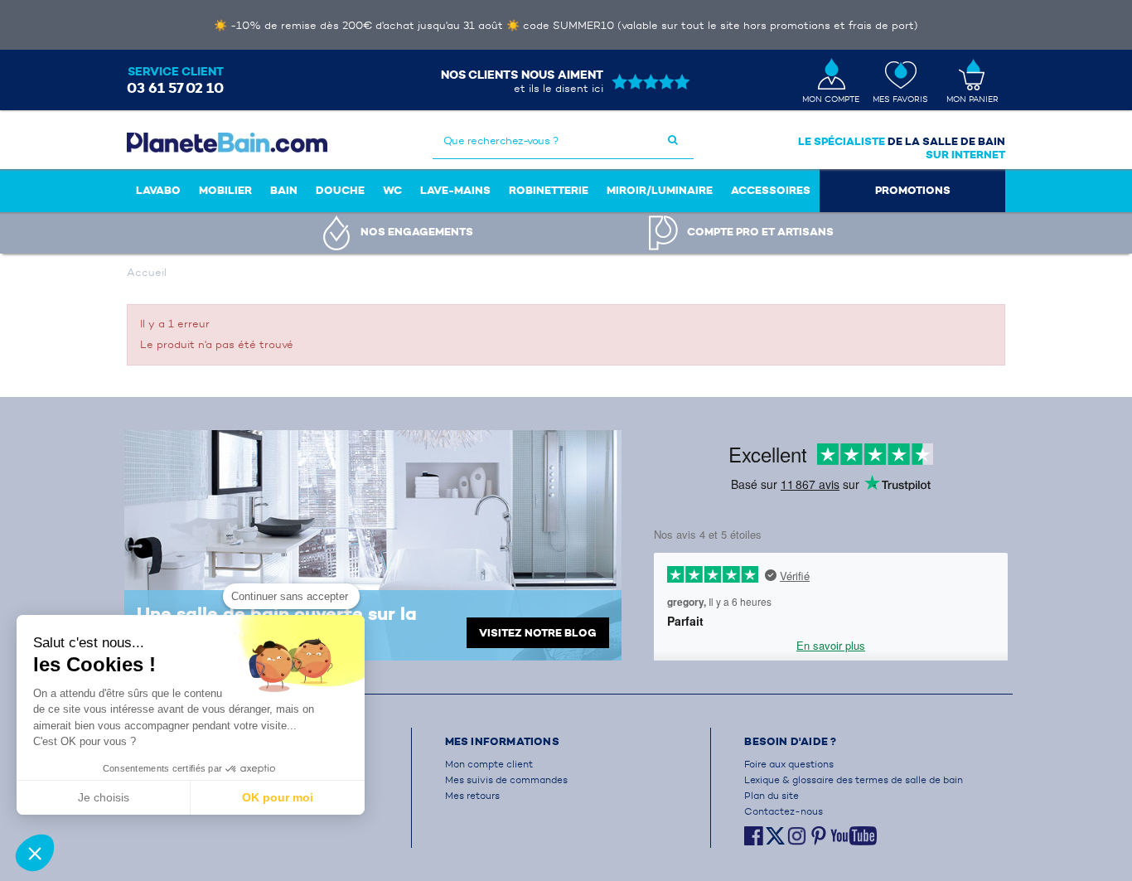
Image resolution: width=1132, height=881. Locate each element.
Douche (340, 190)
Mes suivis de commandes (506, 779)
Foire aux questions (789, 764)
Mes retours (472, 795)
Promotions (913, 190)
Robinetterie (548, 190)
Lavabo (158, 190)
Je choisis (103, 797)
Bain (284, 190)
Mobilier (225, 190)
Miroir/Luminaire (660, 190)
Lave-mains (455, 190)
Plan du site (771, 795)
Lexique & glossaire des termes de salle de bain (853, 779)
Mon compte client (489, 764)
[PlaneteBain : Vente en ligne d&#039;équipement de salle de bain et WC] (227, 142)
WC (392, 190)
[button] (35, 853)
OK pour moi (277, 797)
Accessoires (770, 190)
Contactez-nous (783, 811)
